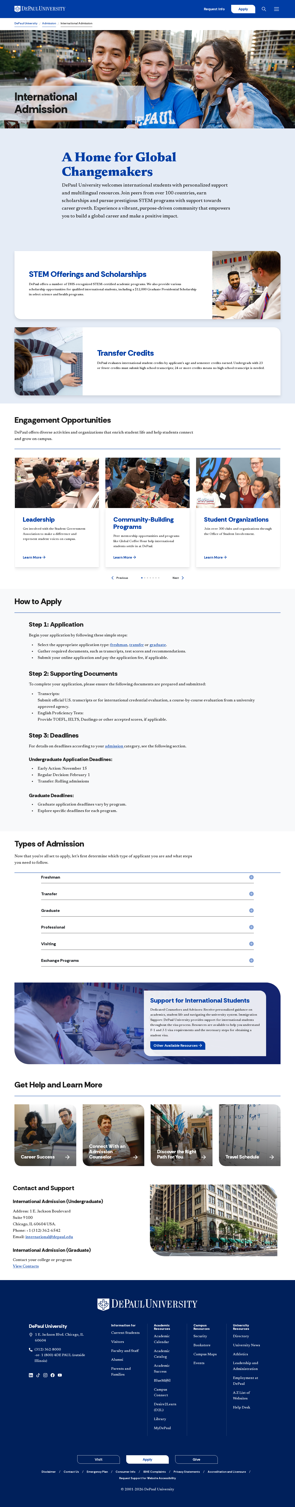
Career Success (38, 1157)
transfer (136, 645)
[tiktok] (38, 1375)
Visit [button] (99, 1459)
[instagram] (45, 1375)
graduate (158, 645)
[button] (34, 557)
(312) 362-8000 (48, 1350)
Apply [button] (147, 1459)
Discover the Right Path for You (176, 1154)
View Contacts (26, 1266)
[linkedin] (31, 1375)
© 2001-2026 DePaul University (147, 1489)
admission (114, 746)
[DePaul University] (45, 9)
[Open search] (265, 9)
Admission (49, 23)
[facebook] (53, 1375)
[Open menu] (277, 9)
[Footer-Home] (147, 1305)
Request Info (214, 9)
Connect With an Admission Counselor (107, 1151)
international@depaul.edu (49, 1237)
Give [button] (196, 1459)
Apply (243, 9)
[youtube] (60, 1375)
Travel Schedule (242, 1157)
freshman (118, 645)
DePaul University (26, 23)
